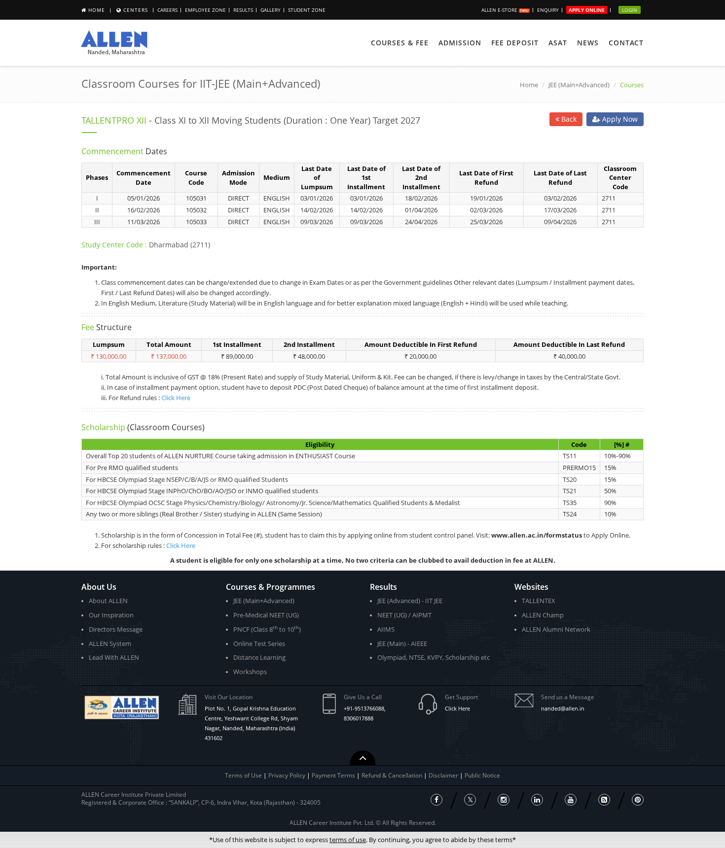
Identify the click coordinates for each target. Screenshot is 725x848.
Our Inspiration (111, 615)
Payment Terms (334, 775)
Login (629, 9)
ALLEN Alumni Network (556, 629)
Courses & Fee (400, 42)
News (588, 42)
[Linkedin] (537, 800)
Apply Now (619, 119)
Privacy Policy (286, 775)
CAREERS (167, 9)
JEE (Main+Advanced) (579, 84)
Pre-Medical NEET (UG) (266, 615)
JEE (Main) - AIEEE (402, 643)
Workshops (250, 671)
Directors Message (116, 629)
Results (243, 9)
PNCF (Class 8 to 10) (267, 629)
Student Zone (307, 9)
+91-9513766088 (364, 708)
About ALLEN (108, 600)
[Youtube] (571, 800)
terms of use (347, 839)
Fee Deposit (515, 42)
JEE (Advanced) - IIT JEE (409, 600)
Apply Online (587, 9)
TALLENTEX (538, 600)
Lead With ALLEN (114, 657)
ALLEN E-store (500, 9)
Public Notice (482, 775)
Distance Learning (259, 657)
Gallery (270, 9)
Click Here (175, 397)
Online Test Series (259, 643)
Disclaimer (444, 775)
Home (96, 9)
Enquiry (548, 9)
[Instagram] (503, 800)
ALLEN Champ (543, 615)
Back (568, 119)
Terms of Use (243, 775)
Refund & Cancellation (393, 775)
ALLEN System (110, 643)
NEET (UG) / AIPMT (404, 615)
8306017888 (358, 718)
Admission (459, 42)
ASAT (557, 42)
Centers (135, 9)
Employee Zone (205, 9)
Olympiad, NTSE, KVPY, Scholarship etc (433, 657)
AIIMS (386, 629)
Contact (626, 42)
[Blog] (604, 800)
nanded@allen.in (562, 708)
